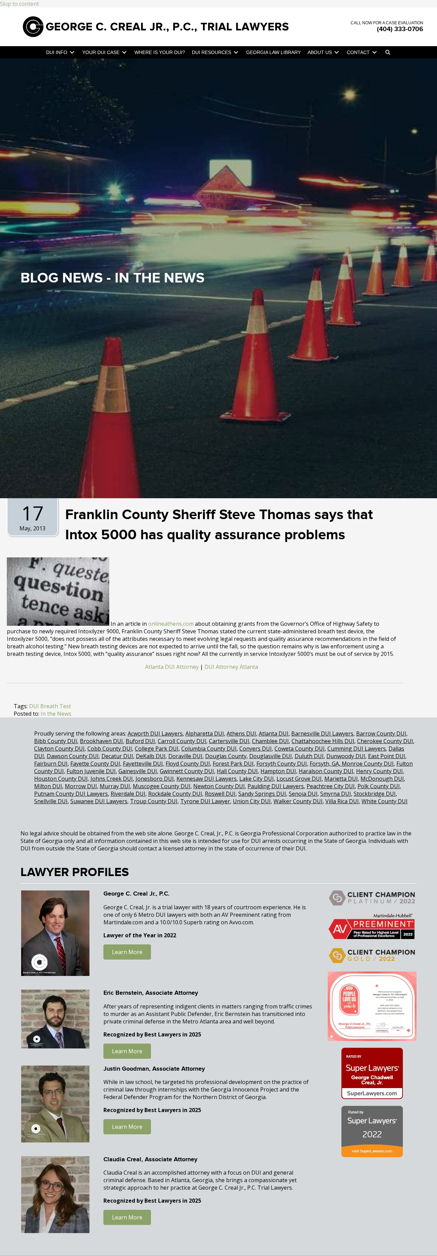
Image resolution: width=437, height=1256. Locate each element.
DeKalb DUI (151, 756)
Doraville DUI (185, 756)
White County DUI (385, 801)
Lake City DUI (256, 778)
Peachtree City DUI (331, 786)
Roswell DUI (220, 793)
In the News (160, 278)
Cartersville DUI (229, 741)
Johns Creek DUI (111, 778)
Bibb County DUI (55, 741)
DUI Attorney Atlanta (231, 667)
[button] (387, 52)
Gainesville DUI (137, 771)
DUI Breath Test (50, 706)
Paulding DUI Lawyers (276, 786)
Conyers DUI (255, 748)
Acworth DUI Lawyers (155, 733)
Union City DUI (252, 801)
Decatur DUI (117, 756)
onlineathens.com (171, 623)
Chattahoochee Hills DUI (323, 741)
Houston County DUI (61, 778)
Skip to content (19, 4)
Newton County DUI (219, 786)
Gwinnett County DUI (187, 771)
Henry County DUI (379, 771)
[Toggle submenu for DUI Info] (72, 52)
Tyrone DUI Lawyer (205, 801)
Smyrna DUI (335, 793)
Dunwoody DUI (345, 756)
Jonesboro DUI (155, 778)
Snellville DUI (51, 801)
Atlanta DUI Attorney (172, 667)
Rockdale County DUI (175, 793)
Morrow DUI (81, 786)
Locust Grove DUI (299, 778)
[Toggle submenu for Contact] (374, 52)
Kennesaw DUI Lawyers (207, 778)
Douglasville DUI (270, 756)
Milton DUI (48, 786)
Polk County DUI (378, 786)
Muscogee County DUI (162, 786)
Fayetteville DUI (143, 763)
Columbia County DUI (209, 748)
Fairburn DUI (51, 763)
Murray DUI (115, 786)
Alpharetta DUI (204, 733)
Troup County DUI (154, 801)
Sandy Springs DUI (262, 793)
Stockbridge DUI (375, 793)
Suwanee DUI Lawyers (98, 801)
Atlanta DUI (273, 733)
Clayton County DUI (59, 748)
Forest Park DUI (233, 763)
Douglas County (225, 756)
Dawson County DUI (73, 756)
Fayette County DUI (95, 763)
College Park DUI (157, 748)
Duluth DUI (309, 756)
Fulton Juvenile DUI (91, 771)
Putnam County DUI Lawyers (71, 793)
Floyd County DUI (188, 763)
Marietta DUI (341, 778)
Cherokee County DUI (385, 741)
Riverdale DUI (128, 793)
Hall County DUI (237, 771)
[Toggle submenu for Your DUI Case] (124, 52)
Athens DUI (241, 733)
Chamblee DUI (270, 741)
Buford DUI (140, 741)
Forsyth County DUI (281, 763)
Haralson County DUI (326, 771)
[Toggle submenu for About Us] (337, 52)
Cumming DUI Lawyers (356, 748)
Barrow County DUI (381, 733)
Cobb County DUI (109, 748)
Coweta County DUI (299, 748)
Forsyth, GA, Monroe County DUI (352, 763)
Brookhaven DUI (101, 741)
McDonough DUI (382, 778)
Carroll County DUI (182, 741)
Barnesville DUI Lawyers (322, 733)
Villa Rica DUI (342, 801)
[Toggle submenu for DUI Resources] (236, 52)
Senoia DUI (303, 793)
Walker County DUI (298, 801)
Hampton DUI (278, 771)
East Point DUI (386, 756)
